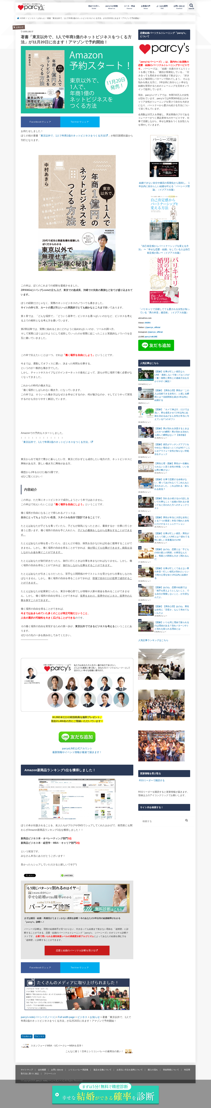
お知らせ (28, 1036)
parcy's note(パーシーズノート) (31, 7)
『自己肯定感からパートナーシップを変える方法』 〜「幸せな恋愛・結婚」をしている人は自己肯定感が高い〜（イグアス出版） (164, 249)
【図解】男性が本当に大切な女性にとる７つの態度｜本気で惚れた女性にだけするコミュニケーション (171, 520)
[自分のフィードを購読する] (138, 780)
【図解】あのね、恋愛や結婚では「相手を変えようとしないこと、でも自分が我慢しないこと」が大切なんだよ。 (171, 592)
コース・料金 (129, 7)
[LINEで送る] (67, 875)
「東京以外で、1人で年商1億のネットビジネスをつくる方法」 (55, 442)
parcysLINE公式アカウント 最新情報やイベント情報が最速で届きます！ (77, 750)
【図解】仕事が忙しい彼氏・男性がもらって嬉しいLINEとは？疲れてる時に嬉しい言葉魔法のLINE (172, 536)
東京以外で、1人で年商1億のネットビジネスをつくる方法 (73, 135)
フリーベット (50, 1073)
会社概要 (42, 1070)
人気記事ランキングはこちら (153, 640)
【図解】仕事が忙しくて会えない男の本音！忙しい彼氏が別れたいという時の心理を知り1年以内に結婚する (171, 573)
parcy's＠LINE (151, 337)
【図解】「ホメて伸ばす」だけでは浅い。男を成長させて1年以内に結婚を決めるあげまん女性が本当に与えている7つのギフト (171, 414)
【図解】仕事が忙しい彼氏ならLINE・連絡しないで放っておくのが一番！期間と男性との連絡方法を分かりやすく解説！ (172, 376)
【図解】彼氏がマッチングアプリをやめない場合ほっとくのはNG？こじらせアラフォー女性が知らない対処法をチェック (172, 449)
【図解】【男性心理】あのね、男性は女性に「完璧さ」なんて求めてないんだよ (171, 609)
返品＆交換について (102, 1070)
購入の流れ (153, 1070)
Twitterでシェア (80, 122)
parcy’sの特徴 (112, 7)
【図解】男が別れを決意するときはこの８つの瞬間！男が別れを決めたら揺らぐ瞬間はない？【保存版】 (171, 431)
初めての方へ (93, 7)
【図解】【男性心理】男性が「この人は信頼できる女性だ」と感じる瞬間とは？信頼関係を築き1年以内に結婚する (171, 395)
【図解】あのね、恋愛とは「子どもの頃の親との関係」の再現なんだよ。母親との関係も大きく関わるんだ (171, 554)
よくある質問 (162, 7)
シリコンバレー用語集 (78, 1070)
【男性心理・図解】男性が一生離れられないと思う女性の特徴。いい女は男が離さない (171, 466)
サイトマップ (27, 1070)
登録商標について (171, 1070)
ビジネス (40, 1036)
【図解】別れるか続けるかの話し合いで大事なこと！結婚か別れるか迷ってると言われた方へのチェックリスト (171, 503)
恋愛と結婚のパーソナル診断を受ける (75, 950)
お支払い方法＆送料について (130, 1070)
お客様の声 (145, 7)
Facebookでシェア (40, 122)
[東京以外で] (77, 213)
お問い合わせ (179, 7)
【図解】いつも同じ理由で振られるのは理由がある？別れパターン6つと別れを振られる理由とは (171, 625)
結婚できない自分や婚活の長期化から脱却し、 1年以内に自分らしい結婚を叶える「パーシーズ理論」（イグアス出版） (164, 186)
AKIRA (148, 323)
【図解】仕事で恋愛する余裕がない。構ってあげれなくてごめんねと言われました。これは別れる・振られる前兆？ (171, 484)
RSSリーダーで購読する (152, 780)
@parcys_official (152, 327)
